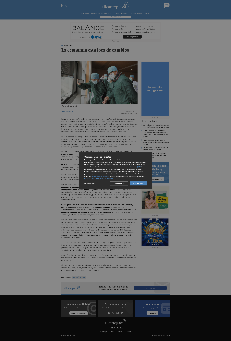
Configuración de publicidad (100, 176)
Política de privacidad (106, 178)
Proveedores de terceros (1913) (131, 167)
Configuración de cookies (92, 178)
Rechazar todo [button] (119, 183)
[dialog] (115, 170)
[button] (89, 183)
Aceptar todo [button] (138, 183)
